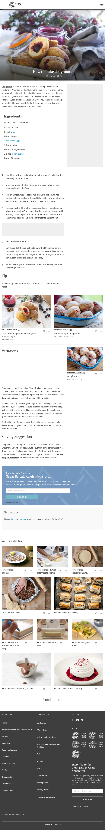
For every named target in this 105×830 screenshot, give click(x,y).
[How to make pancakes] (17, 556)
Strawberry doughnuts (22, 447)
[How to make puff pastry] (78, 593)
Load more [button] (51, 699)
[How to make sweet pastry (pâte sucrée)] (52, 556)
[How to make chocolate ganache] (26, 669)
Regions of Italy (8, 763)
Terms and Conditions (46, 797)
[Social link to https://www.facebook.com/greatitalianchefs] (73, 720)
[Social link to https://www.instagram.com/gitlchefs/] (82, 720)
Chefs (4, 770)
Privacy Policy (43, 790)
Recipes (5, 736)
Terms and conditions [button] (13, 502)
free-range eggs (12, 140)
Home (4, 723)
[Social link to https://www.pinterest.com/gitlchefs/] (77, 720)
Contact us (41, 723)
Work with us (42, 730)
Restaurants (7, 777)
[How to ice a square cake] (52, 629)
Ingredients (6, 743)
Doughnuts (7, 86)
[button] (101, 4)
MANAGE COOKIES (52, 824)
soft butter (19, 154)
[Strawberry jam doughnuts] (78, 311)
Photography (42, 782)
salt (14, 132)
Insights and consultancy (47, 737)
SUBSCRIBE (22, 497)
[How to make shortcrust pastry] (87, 556)
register (23, 519)
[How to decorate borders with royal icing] (17, 629)
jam (40, 388)
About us (40, 761)
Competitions (7, 790)
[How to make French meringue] (78, 669)
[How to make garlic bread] (87, 629)
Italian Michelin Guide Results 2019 (17, 729)
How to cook (7, 783)
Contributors (42, 775)
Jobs (38, 768)
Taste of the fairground (49, 451)
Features (5, 756)
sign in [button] (13, 519)
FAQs (39, 754)
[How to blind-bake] (26, 593)
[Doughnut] (85, 359)
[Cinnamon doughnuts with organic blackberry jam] (26, 311)
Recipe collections (9, 750)
